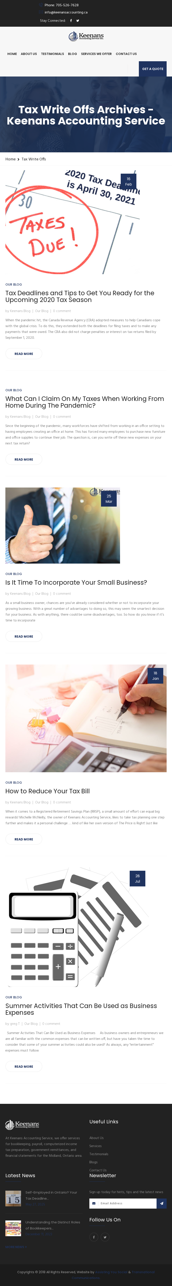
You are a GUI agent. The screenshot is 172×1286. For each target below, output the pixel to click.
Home (12, 54)
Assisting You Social (111, 1272)
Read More (24, 354)
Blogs (93, 1162)
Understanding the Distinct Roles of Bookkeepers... (53, 1225)
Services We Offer (96, 54)
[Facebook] (93, 1237)
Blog (72, 54)
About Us (29, 54)
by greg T (12, 1024)
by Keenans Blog (17, 311)
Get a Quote (152, 69)
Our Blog (13, 284)
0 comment (62, 311)
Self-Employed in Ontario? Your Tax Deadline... (51, 1195)
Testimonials (52, 54)
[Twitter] (105, 1237)
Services (95, 1146)
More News (14, 1247)
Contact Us (126, 54)
